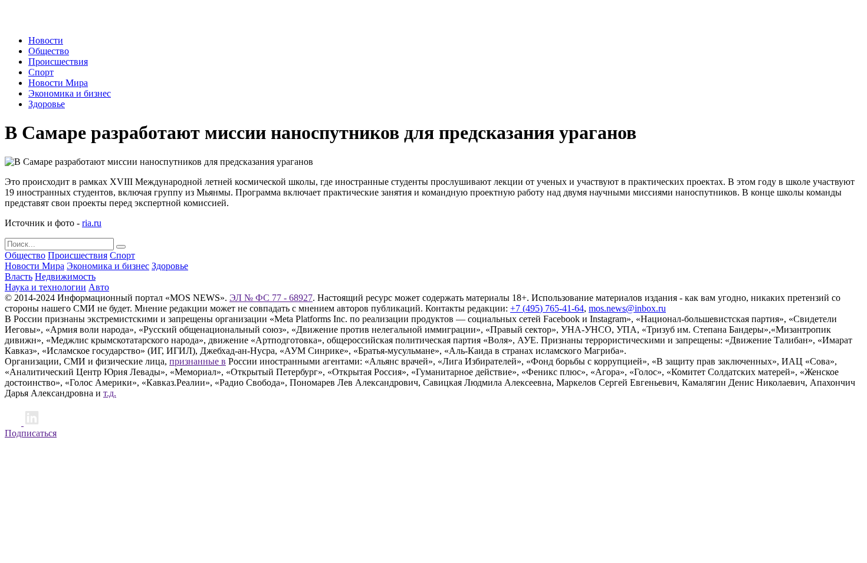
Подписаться (31, 433)
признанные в (197, 361)
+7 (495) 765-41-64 (547, 308)
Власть (18, 276)
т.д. (109, 393)
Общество (48, 51)
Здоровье (46, 104)
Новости (45, 40)
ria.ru (91, 223)
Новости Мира (58, 83)
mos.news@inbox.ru (627, 308)
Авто (98, 287)
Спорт (41, 72)
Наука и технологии (45, 287)
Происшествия (58, 62)
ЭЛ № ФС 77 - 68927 (271, 298)
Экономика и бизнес (69, 93)
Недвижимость (65, 276)
